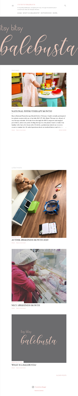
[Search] (65, 5)
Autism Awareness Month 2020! (30, 239)
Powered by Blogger (40, 387)
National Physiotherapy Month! (32, 111)
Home (19, 13)
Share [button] (13, 130)
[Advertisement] (39, 149)
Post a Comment (21, 130)
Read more (62, 130)
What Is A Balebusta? (31, 13)
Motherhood (46, 13)
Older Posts (61, 375)
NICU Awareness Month (26, 305)
